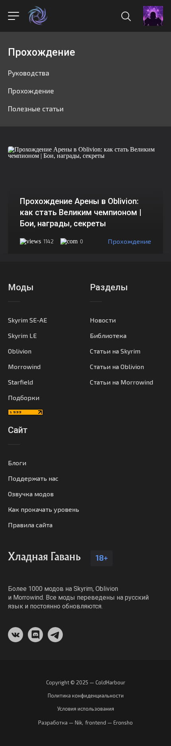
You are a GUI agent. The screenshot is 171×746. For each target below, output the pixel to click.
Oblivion (19, 351)
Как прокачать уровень (43, 509)
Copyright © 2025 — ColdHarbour (85, 682)
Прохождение (31, 91)
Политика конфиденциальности (86, 695)
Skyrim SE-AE (27, 320)
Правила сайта (30, 524)
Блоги (17, 462)
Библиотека (108, 335)
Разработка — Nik (60, 722)
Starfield (20, 382)
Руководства (28, 73)
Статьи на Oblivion (117, 366)
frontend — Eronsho (109, 722)
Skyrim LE (22, 335)
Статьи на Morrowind (121, 382)
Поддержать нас (33, 478)
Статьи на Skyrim (115, 351)
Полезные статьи (36, 109)
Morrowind (24, 366)
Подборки (23, 397)
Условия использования (85, 708)
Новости (103, 320)
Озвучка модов (31, 493)
